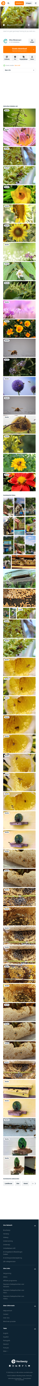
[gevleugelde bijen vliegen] (19, 869)
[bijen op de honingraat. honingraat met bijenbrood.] (19, 908)
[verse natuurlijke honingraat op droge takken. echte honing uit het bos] (19, 424)
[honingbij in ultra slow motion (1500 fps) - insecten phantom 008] (19, 366)
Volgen (32, 42)
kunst (26, 1232)
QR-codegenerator (9, 1310)
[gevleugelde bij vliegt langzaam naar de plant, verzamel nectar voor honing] (19, 1138)
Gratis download (19, 49)
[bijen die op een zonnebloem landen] (19, 213)
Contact (5, 1363)
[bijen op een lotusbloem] (19, 136)
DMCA (5, 1326)
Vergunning (7, 1322)
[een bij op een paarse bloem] (19, 385)
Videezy (5, 1286)
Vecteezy (6, 1283)
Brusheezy (6, 1279)
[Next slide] (31, 1232)
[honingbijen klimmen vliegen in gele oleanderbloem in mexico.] (19, 193)
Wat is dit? (17, 65)
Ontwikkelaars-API (9, 1297)
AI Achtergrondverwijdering (12, 1307)
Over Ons (6, 1367)
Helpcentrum (7, 1359)
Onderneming (8, 1290)
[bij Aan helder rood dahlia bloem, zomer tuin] (19, 481)
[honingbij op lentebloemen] (19, 251)
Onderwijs (6, 1294)
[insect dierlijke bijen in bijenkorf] (19, 1176)
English (5, 1382)
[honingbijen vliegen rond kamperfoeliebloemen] (19, 117)
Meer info (8, 69)
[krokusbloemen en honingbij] (19, 308)
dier (17, 1232)
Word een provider (9, 1370)
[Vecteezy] (3, 3)
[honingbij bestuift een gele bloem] (19, 443)
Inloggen (28, 3)
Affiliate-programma (10, 1330)
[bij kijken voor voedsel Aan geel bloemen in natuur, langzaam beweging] (19, 716)
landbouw (8, 1232)
